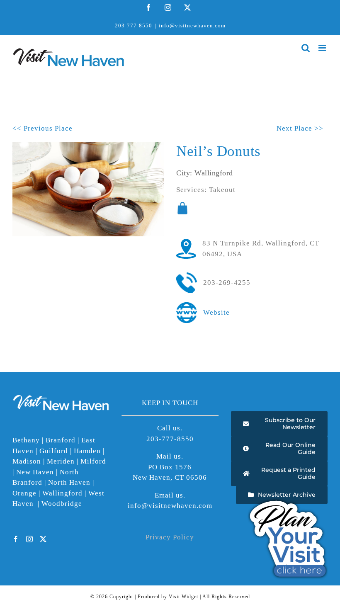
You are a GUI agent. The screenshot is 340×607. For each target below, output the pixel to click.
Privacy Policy (170, 537)
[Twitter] (43, 539)
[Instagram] (29, 539)
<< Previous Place (42, 128)
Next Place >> (300, 128)
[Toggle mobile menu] (323, 48)
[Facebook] (15, 539)
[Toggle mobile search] (305, 48)
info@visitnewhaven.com (192, 25)
